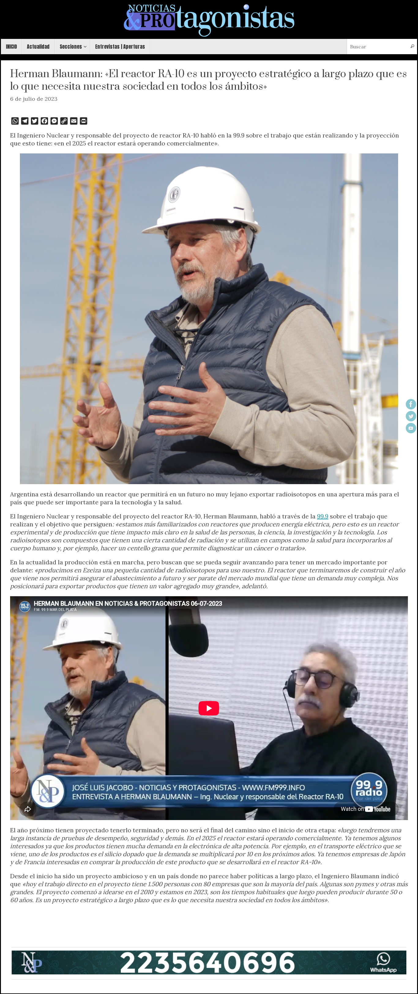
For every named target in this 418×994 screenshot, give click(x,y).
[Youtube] (411, 428)
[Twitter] (411, 416)
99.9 (322, 516)
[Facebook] (411, 404)
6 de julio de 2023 (34, 98)
